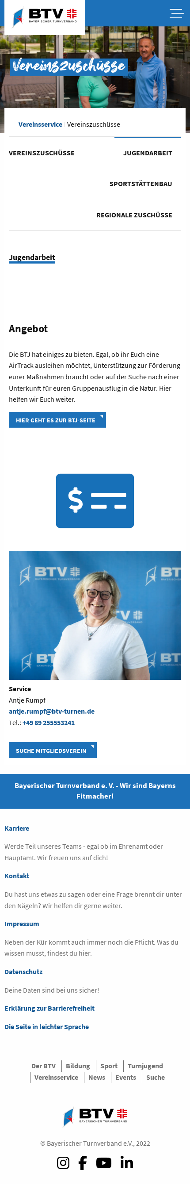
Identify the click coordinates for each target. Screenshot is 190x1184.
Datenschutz (23, 971)
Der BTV (43, 1065)
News (96, 1077)
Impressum (21, 923)
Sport (109, 1065)
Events (125, 1077)
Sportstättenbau (141, 183)
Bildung (78, 1065)
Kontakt (16, 875)
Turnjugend (145, 1065)
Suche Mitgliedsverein (51, 751)
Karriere (16, 828)
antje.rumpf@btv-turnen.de (52, 711)
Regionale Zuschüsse (134, 214)
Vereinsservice (40, 124)
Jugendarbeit (147, 152)
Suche (155, 1077)
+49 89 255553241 (49, 722)
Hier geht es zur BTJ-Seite (55, 420)
